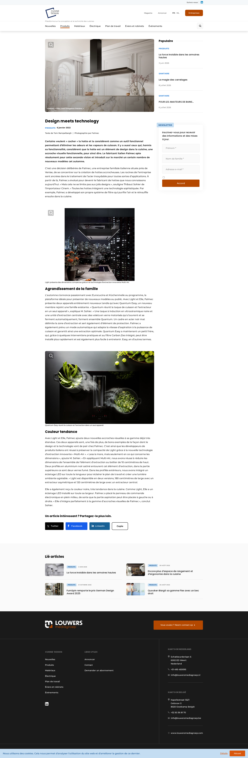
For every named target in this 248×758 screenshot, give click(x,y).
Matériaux (79, 26)
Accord (181, 183)
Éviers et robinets (134, 26)
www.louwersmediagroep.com (187, 733)
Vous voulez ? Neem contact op (176, 625)
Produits (65, 26)
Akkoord (237, 753)
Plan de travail (113, 26)
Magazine (148, 13)
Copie (120, 526)
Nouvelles (50, 26)
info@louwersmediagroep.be (186, 718)
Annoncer (162, 13)
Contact (89, 665)
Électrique (95, 26)
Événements (155, 26)
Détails (224, 753)
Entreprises (194, 13)
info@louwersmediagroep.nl (185, 675)
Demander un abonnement (99, 670)
